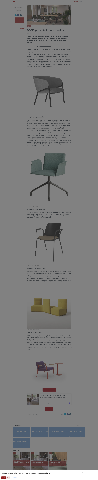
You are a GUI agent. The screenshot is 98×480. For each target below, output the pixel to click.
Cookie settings (14, 477)
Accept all (3, 477)
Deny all (8, 477)
